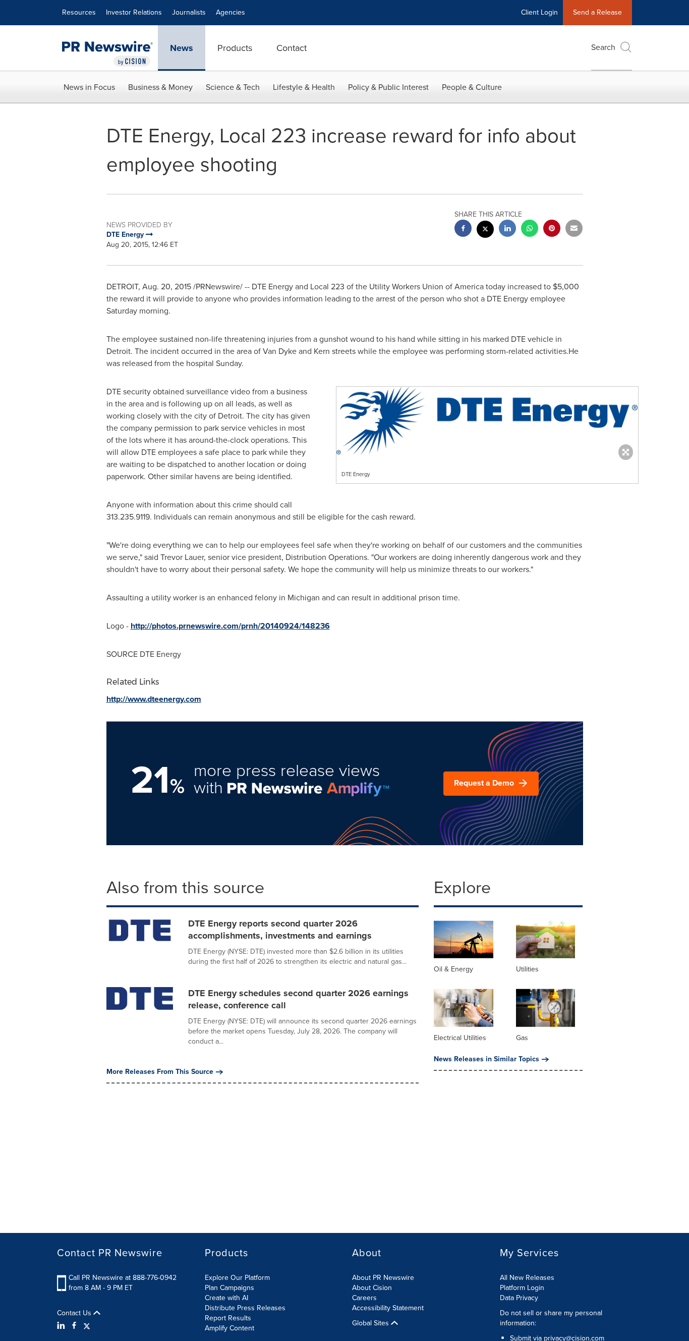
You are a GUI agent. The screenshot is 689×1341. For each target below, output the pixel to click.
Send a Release (597, 12)
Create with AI (226, 1298)
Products (234, 48)
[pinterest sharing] (551, 229)
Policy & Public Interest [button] (388, 87)
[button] (487, 421)
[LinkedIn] (62, 1326)
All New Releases (527, 1277)
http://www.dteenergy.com (153, 699)
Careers (364, 1298)
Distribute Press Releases (245, 1308)
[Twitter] (87, 1326)
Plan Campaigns (229, 1287)
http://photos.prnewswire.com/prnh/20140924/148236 (230, 626)
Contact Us (75, 1313)
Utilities (527, 969)
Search (603, 47)
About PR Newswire (383, 1277)
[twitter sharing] (485, 230)
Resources (79, 12)
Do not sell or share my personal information (551, 1318)
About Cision (372, 1287)
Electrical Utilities (460, 1038)
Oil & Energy (453, 969)
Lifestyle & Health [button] (304, 87)
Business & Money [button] (160, 87)
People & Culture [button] (472, 87)
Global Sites (371, 1323)
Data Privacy (519, 1298)
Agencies (230, 12)
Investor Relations (134, 12)
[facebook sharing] (463, 229)
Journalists (189, 12)
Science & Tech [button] (233, 87)
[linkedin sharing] (507, 229)
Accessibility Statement (388, 1308)
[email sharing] (574, 229)
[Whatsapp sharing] (529, 229)
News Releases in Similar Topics (486, 1059)
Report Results (228, 1318)
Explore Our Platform (237, 1277)
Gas (522, 1038)
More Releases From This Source (159, 1072)
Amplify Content (229, 1328)
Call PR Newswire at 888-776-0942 (123, 1277)
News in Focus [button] (89, 87)
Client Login (539, 12)
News (181, 48)
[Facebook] (74, 1326)
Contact (291, 48)
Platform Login (522, 1287)
